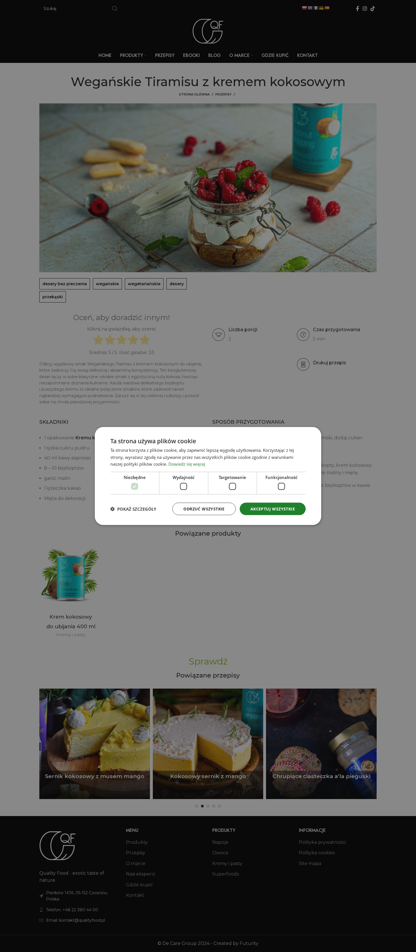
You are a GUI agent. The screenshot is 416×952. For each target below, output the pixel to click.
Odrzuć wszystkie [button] (203, 508)
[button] (133, 509)
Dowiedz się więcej (186, 464)
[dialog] (208, 476)
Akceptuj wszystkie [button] (272, 508)
